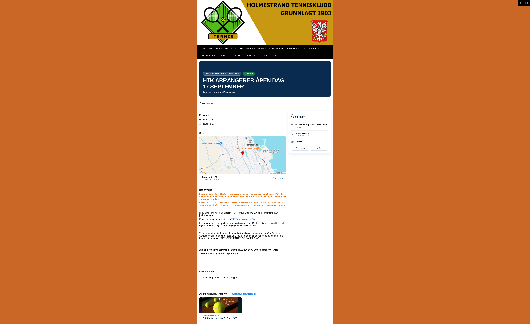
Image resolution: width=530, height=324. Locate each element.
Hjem (202, 48)
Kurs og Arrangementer (252, 48)
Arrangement (206, 103)
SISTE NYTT (225, 55)
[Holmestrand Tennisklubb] (265, 22)
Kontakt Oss (270, 55)
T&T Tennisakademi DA (243, 219)
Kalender (301, 148)
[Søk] (521, 3)
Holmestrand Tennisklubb (223, 92)
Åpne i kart (278, 178)
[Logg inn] (526, 3)
